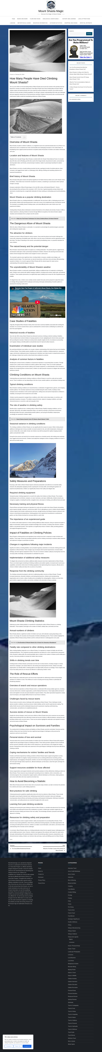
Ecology (70, 895)
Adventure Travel (72, 868)
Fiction (69, 904)
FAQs (13, 18)
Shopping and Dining (71, 23)
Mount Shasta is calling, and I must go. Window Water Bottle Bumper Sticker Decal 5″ (80, 73)
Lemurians (71, 942)
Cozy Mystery (71, 889)
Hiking (69, 925)
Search (71, 31)
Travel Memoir (71, 1035)
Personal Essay (72, 990)
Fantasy (70, 898)
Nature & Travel (72, 972)
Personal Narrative (72, 993)
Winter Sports (71, 1044)
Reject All (18, 1046)
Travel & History (72, 1011)
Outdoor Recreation (73, 987)
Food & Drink (71, 910)
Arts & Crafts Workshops (74, 871)
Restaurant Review (72, 996)
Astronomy (70, 877)
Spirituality (70, 1002)
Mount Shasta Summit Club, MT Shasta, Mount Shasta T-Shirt (79, 78)
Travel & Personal (72, 1023)
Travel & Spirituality (73, 1026)
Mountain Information (40, 23)
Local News (71, 960)
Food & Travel (71, 913)
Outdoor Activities (56, 23)
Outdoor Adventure (72, 981)
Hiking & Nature (72, 930)
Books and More (22, 18)
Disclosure (40, 877)
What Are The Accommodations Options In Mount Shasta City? (79, 83)
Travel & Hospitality (73, 1014)
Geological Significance (51, 18)
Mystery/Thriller (72, 969)
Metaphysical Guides (24, 23)
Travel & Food (71, 1008)
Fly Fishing (70, 907)
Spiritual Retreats (86, 23)
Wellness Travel (72, 1038)
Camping (70, 886)
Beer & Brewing (72, 880)
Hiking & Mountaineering (74, 928)
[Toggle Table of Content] (23, 137)
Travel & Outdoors (72, 1020)
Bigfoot (71, 939)
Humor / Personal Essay (74, 945)
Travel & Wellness (72, 1029)
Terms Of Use (41, 883)
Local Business (72, 957)
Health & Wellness (72, 922)
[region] (18, 1042)
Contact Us (41, 874)
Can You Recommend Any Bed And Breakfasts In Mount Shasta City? (78, 68)
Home (39, 868)
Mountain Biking (72, 966)
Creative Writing (72, 892)
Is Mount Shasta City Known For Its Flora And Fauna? (80, 88)
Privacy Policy (41, 880)
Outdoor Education (72, 984)
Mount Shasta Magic (51, 11)
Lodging (12, 23)
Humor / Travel (71, 948)
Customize (9, 1046)
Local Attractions (84, 18)
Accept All (27, 1046)
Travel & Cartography (73, 1005)
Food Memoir (71, 916)
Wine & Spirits (71, 1041)
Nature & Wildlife (72, 975)
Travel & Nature (72, 1017)
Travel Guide (71, 1032)
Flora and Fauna (35, 18)
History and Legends (69, 18)
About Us (40, 871)
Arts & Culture (71, 874)
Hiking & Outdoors (72, 933)
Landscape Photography (74, 951)
